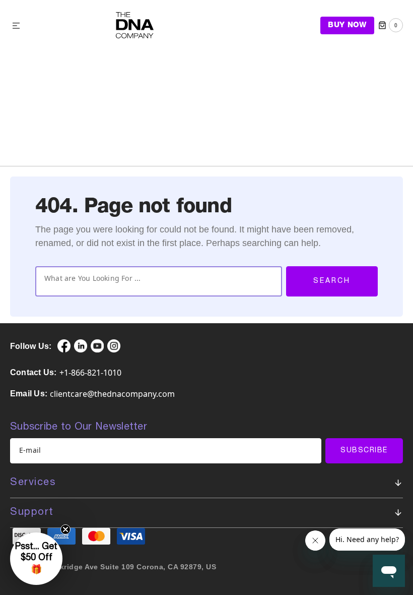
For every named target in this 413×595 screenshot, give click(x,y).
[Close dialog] (366, 236)
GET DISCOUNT (118, 373)
